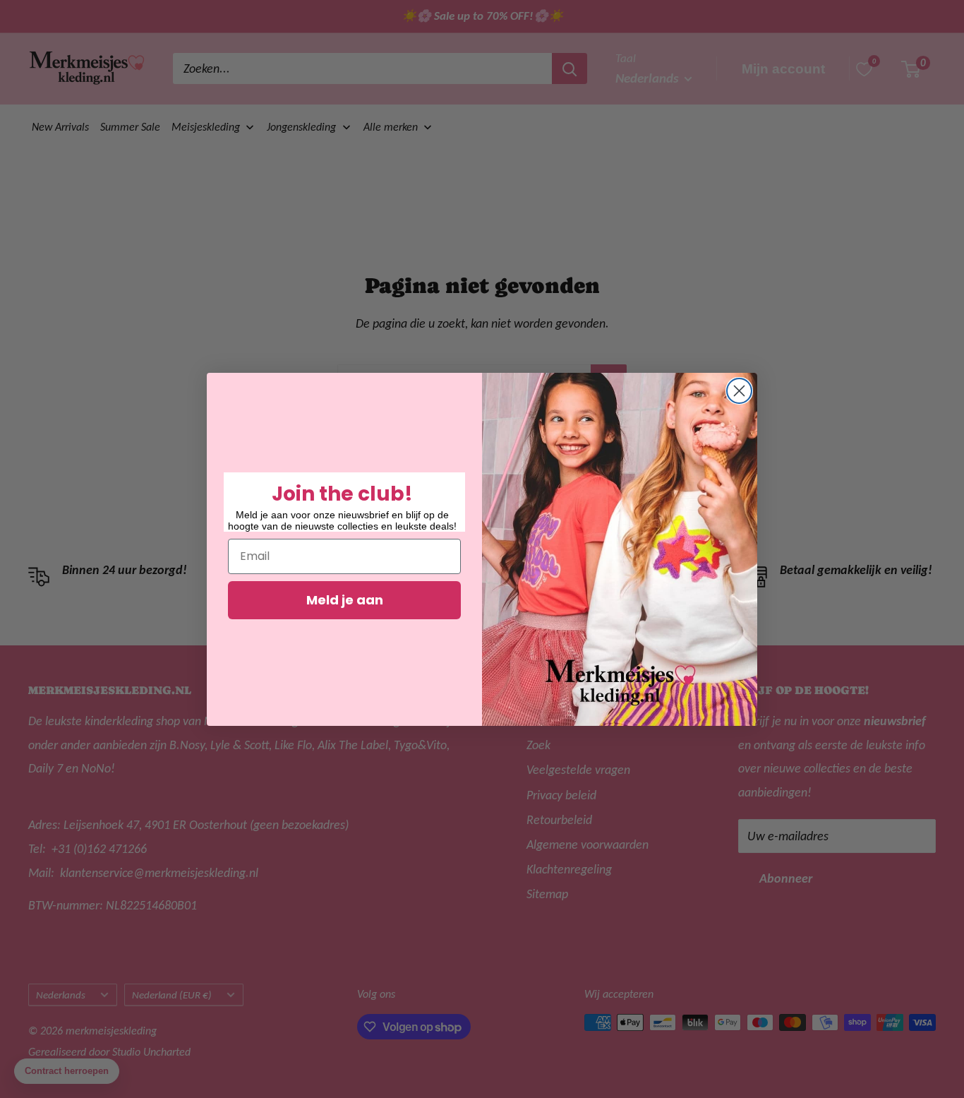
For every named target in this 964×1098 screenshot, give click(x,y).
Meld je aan (344, 600)
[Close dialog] (739, 390)
